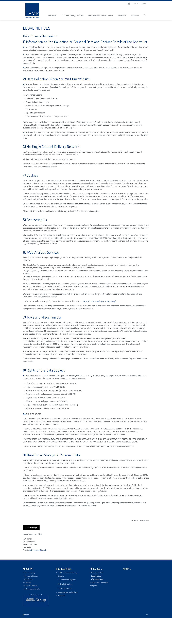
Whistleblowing (97, 579)
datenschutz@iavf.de (38, 550)
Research (61, 595)
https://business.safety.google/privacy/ (99, 301)
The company (29, 573)
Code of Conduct (30, 585)
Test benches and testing (67, 573)
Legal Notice (96, 576)
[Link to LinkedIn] (147, 615)
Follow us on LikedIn (32, 589)
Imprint (94, 585)
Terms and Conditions (99, 582)
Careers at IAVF (97, 573)
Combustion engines (68, 579)
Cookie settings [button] (31, 527)
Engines (61, 576)
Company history (31, 576)
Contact (27, 582)
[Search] (145, 15)
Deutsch (135, 4)
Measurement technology (68, 592)
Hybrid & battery (66, 584)
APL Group (28, 579)
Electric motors (65, 588)
